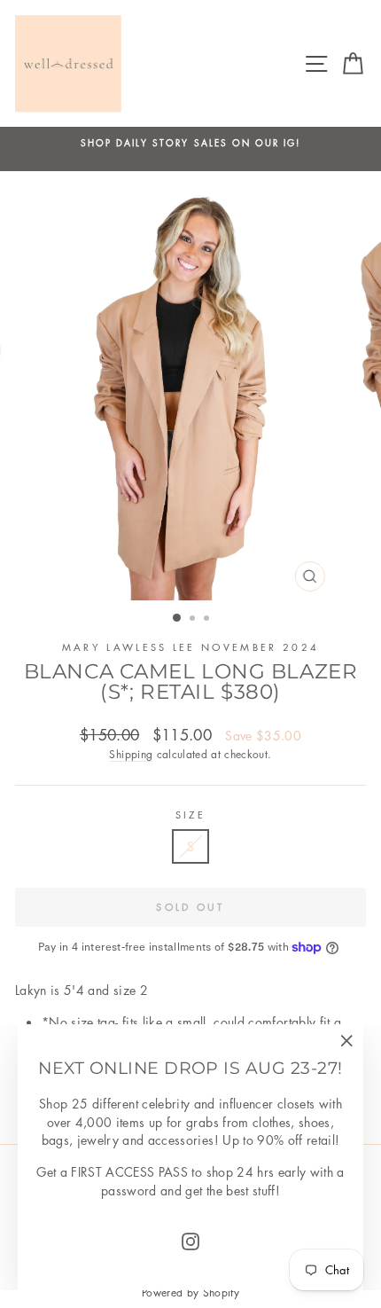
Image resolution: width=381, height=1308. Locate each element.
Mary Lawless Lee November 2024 (190, 647)
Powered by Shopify (190, 1292)
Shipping (130, 754)
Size (190, 814)
